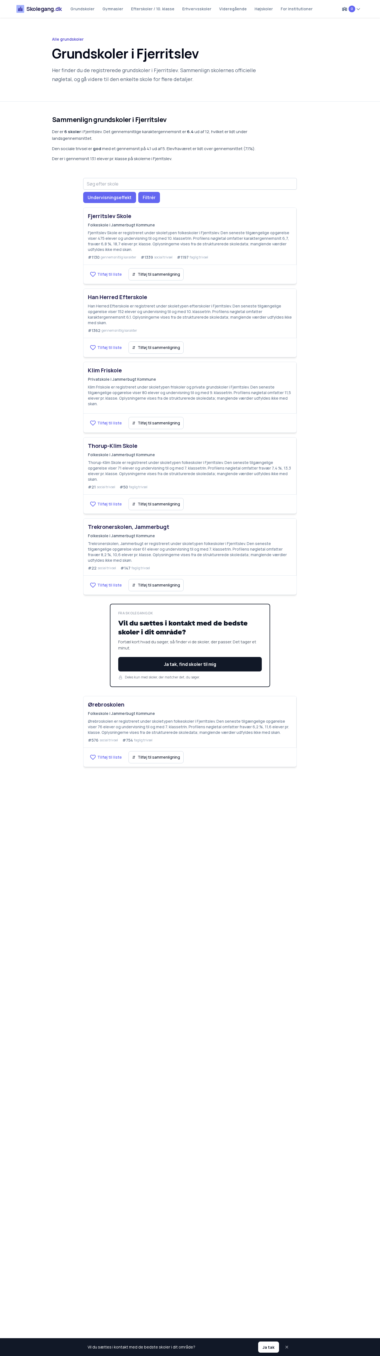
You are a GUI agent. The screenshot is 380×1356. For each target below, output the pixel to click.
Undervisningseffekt (110, 197)
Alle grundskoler (68, 39)
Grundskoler (82, 8)
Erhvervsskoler (196, 8)
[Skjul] (287, 1347)
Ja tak (269, 1347)
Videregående (233, 8)
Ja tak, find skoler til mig (190, 664)
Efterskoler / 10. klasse (152, 8)
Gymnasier (112, 8)
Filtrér (149, 197)
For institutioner (297, 8)
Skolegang (43, 9)
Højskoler (264, 8)
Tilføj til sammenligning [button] (156, 274)
